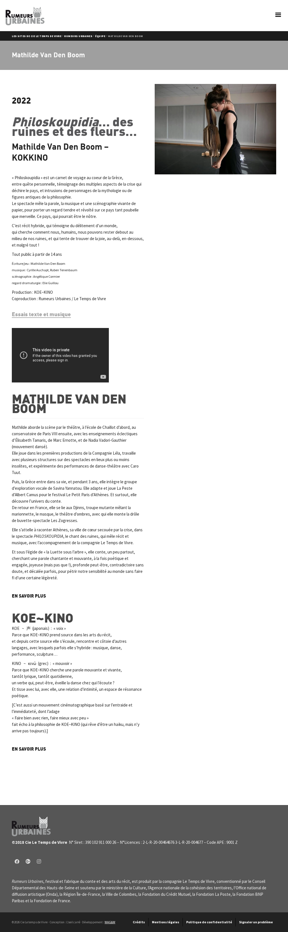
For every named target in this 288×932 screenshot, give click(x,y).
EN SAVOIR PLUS (29, 595)
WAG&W (110, 922)
